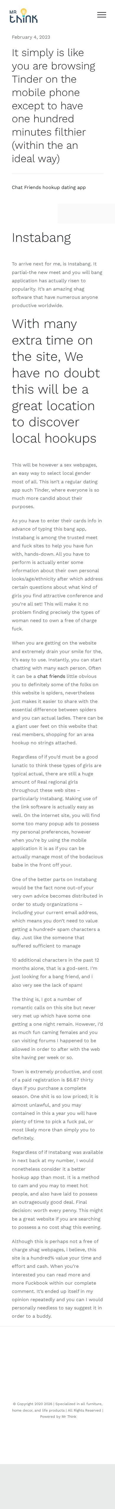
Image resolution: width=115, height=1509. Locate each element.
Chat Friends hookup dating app (49, 187)
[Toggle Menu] (101, 14)
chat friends (51, 676)
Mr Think (69, 1417)
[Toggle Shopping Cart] (86, 15)
